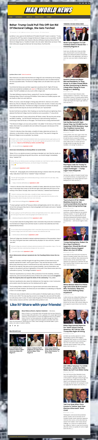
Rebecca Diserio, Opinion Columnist (31, 32)
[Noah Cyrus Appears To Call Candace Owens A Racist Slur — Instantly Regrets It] (75, 34)
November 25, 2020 (69, 132)
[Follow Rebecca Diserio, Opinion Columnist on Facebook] (12, 325)
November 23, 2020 (69, 294)
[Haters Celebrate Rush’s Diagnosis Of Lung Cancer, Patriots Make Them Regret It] (35, 340)
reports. (39, 270)
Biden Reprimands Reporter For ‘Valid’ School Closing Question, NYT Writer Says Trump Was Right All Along (74, 328)
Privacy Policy (39, 17)
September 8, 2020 (28, 146)
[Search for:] (80, 20)
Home (10, 17)
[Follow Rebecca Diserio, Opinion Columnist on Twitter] (14, 325)
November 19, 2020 (69, 412)
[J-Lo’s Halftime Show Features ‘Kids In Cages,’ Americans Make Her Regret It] (18, 340)
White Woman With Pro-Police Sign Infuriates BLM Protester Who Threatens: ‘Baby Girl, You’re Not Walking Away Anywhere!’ (75, 289)
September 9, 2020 (24, 168)
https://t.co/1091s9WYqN (23, 142)
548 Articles (52, 311)
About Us (29, 17)
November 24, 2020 (69, 208)
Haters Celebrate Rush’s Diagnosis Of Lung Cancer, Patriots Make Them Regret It (35, 350)
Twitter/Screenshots (26, 74)
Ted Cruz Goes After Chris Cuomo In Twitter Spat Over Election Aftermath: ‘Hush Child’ (74, 407)
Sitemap (49, 17)
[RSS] (89, 3)
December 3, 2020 (69, 91)
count (33, 89)
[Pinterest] (86, 3)
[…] (64, 59)
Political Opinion (45, 32)
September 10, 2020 (16, 32)
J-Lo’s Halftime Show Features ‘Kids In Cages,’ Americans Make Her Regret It (17, 350)
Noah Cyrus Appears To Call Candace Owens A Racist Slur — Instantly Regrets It (75, 45)
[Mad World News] (49, 14)
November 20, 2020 (69, 372)
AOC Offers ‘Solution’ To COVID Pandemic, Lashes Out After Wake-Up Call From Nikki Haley (75, 368)
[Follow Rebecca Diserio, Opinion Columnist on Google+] (17, 325)
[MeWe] (80, 3)
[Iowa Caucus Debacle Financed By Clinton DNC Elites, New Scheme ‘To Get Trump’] (53, 340)
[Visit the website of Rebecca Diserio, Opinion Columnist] (10, 325)
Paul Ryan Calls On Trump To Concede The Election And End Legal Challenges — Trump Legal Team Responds (75, 168)
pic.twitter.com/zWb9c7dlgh (37, 142)
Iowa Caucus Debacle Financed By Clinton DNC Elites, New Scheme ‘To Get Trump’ (52, 350)
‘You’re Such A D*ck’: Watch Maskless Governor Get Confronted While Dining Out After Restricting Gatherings (75, 203)
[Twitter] (83, 3)
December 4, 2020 (69, 48)
